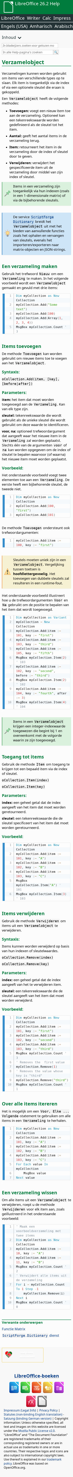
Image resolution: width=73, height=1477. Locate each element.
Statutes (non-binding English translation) (33, 1414)
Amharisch (41, 26)
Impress (62, 18)
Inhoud (9, 37)
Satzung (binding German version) (27, 1418)
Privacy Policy (48, 1410)
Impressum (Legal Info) (20, 1410)
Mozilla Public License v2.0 (36, 1431)
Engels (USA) (14, 26)
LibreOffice (13, 18)
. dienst (30, 1335)
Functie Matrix (13, 1328)
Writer (33, 18)
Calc (46, 18)
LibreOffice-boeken (36, 1376)
